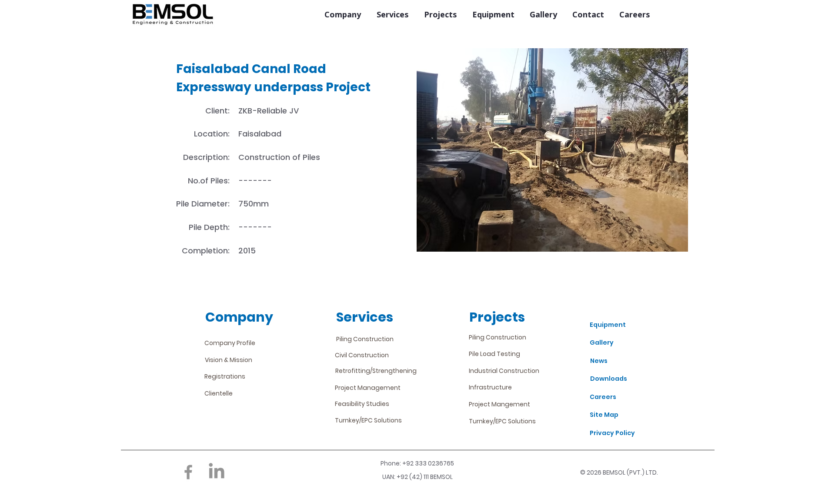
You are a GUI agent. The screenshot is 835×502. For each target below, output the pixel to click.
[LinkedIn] (216, 472)
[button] (342, 14)
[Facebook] (188, 472)
